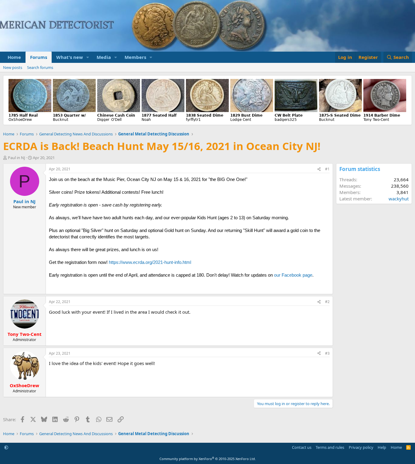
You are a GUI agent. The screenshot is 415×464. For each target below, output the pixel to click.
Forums (38, 57)
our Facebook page (293, 275)
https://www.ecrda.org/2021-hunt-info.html (150, 262)
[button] (88, 57)
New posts (12, 67)
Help (382, 447)
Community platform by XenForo (207, 458)
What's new (69, 57)
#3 (327, 353)
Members (135, 57)
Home (14, 57)
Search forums (40, 67)
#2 (327, 301)
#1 (327, 169)
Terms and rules (330, 447)
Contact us (301, 447)
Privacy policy (361, 447)
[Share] (319, 169)
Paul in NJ (16, 157)
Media (104, 57)
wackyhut (399, 199)
